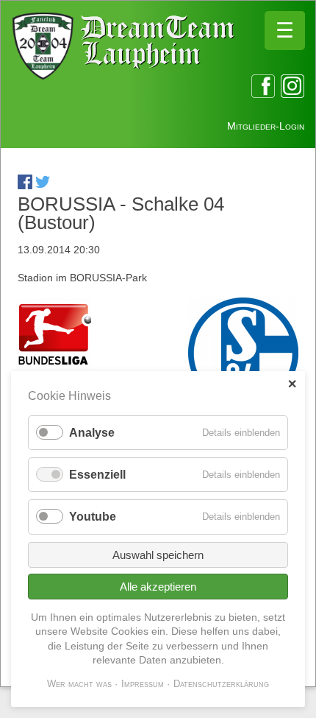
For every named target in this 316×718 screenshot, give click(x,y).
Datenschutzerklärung (221, 683)
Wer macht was (79, 683)
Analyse (92, 432)
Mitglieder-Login (265, 126)
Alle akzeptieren (158, 586)
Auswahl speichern (158, 555)
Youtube (92, 516)
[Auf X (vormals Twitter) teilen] (42, 185)
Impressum (142, 683)
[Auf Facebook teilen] (25, 185)
